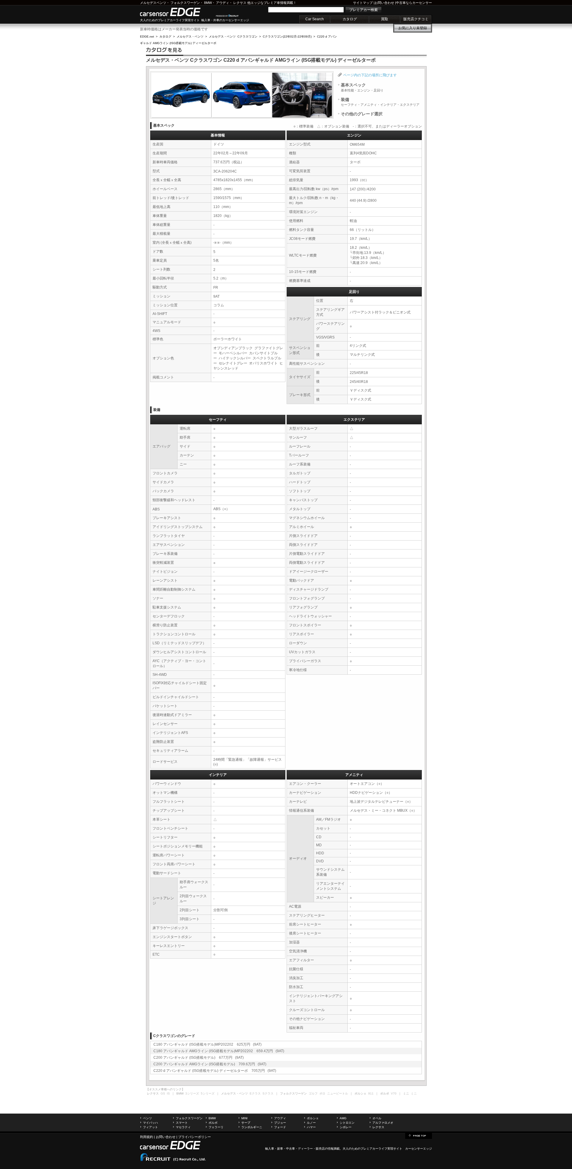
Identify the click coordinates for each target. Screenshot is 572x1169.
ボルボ (213, 1122)
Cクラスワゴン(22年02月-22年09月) (287, 36)
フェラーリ (216, 1127)
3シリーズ (192, 1093)
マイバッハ (150, 1122)
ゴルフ (313, 1093)
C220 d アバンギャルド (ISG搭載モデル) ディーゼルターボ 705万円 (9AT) (214, 1071)
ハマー (311, 1127)
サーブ (245, 1122)
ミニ (414, 1093)
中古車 (290, 1148)
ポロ (322, 1093)
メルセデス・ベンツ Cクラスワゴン (233, 36)
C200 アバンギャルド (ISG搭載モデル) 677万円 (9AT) (198, 1057)
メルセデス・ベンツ (190, 36)
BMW (208, 2)
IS (168, 1093)
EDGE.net (147, 36)
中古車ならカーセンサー (414, 2)
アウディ (222, 2)
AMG (343, 1118)
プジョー (280, 1122)
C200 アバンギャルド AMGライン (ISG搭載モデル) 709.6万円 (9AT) (209, 1064)
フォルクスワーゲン (185, 2)
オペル (376, 1118)
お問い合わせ (384, 2)
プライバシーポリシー (194, 1137)
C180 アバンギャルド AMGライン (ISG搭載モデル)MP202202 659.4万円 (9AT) (218, 1051)
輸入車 (269, 1148)
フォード (280, 1127)
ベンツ (147, 1118)
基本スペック (362, 87)
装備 (380, 102)
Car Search (314, 19)
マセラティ (183, 1127)
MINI (244, 1118)
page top (418, 1135)
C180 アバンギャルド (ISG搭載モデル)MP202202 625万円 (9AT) (207, 1044)
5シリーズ (207, 1093)
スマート (182, 1122)
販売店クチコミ (415, 19)
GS (163, 1093)
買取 (384, 19)
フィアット (150, 1127)
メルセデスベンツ (153, 2)
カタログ (350, 19)
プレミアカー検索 (363, 10)
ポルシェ (313, 1118)
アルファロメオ (382, 1122)
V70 (394, 1093)
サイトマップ (363, 2)
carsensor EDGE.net (176, 12)
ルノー (311, 1122)
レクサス (239, 2)
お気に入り (412, 28)
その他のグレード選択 (362, 113)
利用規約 (146, 1137)
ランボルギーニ (251, 1127)
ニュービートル (337, 1093)
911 (371, 1093)
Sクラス (267, 1093)
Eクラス (255, 1093)
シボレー (346, 1127)
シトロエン (347, 1122)
